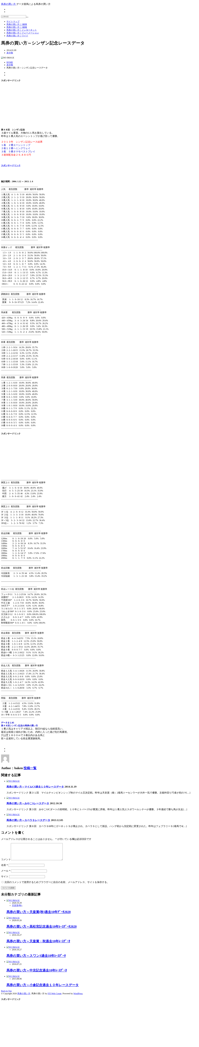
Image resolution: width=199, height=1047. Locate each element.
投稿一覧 (30, 768)
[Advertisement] (99, 104)
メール (5, 870)
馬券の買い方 (23, 993)
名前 (4, 865)
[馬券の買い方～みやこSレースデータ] (13, 798)
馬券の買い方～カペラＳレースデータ (28, 820)
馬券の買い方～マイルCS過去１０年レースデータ (35, 786)
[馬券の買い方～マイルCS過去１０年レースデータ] (13, 781)
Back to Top (6, 991)
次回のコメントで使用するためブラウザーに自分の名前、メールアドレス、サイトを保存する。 (56, 882)
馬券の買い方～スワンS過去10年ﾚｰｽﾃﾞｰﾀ (36, 955)
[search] (27, 17)
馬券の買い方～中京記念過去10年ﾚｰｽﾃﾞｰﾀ (36, 970)
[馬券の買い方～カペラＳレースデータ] (13, 814)
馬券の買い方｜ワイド (17, 36)
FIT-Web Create (54, 993)
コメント (6, 859)
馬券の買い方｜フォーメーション (22, 33)
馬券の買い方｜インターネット (21, 30)
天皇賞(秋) (17, 905)
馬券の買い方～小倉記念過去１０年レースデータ (42, 985)
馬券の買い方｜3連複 (16, 27)
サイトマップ (12, 21)
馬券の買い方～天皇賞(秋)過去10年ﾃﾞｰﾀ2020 (38, 912)
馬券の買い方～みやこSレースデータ (27, 803)
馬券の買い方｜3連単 (16, 24)
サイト (4, 876)
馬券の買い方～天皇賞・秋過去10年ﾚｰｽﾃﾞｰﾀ (38, 941)
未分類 (9, 53)
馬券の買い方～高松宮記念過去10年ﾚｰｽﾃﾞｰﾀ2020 (41, 926)
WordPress (78, 993)
